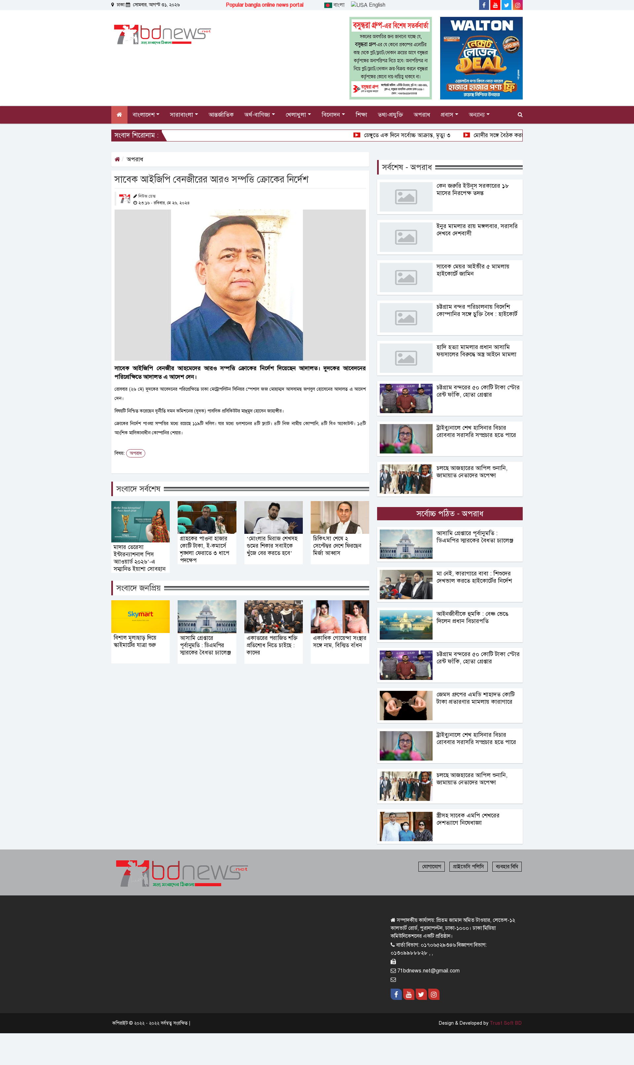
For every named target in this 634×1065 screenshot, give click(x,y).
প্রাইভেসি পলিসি (468, 866)
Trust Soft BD (506, 1023)
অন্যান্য (477, 114)
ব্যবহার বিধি (507, 866)
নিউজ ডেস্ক (147, 196)
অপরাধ (135, 159)
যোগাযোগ (431, 866)
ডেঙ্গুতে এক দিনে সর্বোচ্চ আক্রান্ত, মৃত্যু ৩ (371, 135)
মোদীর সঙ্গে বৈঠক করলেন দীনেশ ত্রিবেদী (481, 135)
